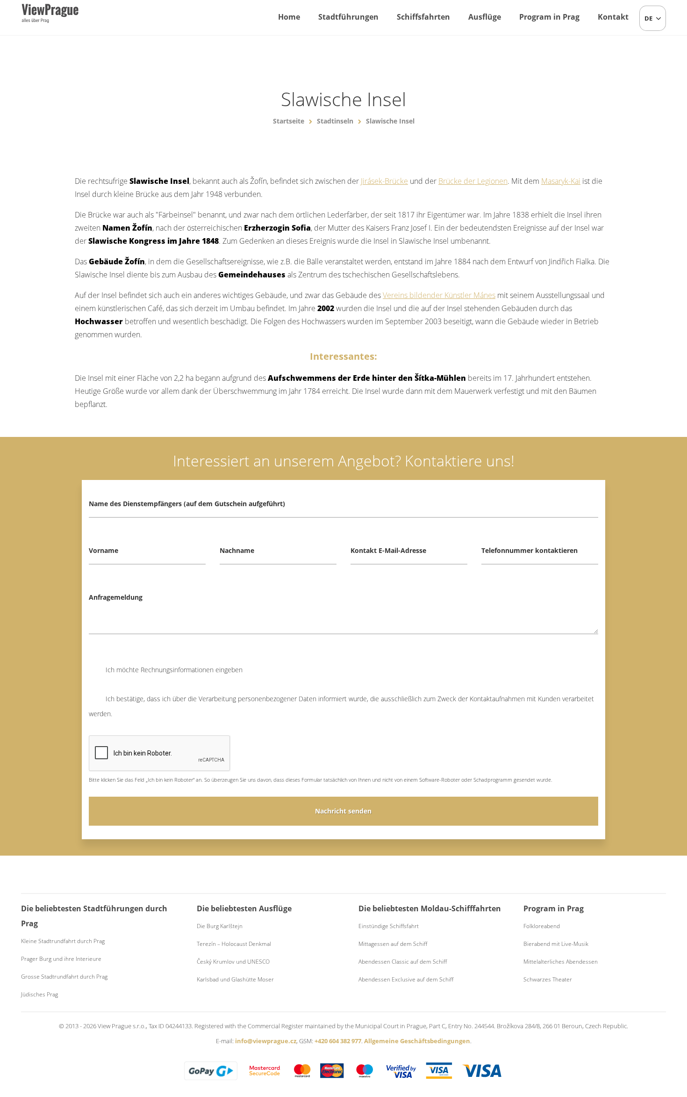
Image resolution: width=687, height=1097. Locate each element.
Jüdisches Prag (39, 994)
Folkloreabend (541, 926)
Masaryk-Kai (560, 181)
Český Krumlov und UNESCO (233, 962)
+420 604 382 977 (338, 1041)
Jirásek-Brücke (384, 181)
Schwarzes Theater (547, 979)
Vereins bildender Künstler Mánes (439, 295)
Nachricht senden (343, 810)
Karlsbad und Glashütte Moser (235, 979)
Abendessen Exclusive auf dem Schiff (405, 979)
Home (289, 17)
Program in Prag (549, 17)
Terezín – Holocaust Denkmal (234, 944)
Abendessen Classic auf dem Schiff (402, 962)
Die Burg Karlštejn (220, 926)
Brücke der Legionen (473, 181)
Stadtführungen (348, 17)
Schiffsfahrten (423, 17)
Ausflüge (484, 17)
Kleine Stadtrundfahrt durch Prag (63, 941)
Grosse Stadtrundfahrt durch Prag (64, 977)
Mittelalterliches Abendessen (560, 962)
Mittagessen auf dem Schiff (392, 944)
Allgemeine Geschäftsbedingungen (417, 1041)
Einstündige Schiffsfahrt (388, 926)
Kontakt (613, 17)
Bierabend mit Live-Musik (555, 944)
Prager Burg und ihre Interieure (61, 959)
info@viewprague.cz (265, 1041)
